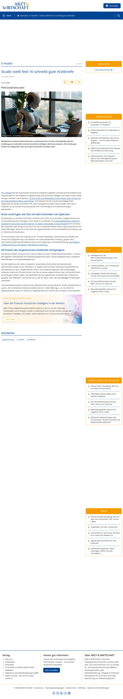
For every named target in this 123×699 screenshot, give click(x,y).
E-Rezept (8, 193)
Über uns (9, 659)
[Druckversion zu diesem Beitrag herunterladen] (65, 82)
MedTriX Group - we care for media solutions (19, 677)
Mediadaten (10, 662)
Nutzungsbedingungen (55, 688)
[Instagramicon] (58, 693)
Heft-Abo (81, 688)
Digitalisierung (8, 339)
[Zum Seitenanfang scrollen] (119, 695)
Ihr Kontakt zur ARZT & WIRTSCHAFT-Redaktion (20, 668)
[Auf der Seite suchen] (119, 16)
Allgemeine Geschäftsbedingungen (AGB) (21, 673)
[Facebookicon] (54, 693)
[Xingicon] (65, 693)
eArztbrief (31, 339)
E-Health (20, 339)
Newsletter (9, 665)
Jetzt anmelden (51, 670)
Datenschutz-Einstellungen (98, 688)
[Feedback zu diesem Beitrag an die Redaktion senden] (79, 82)
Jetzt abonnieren (102, 69)
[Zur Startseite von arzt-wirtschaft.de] (15, 6)
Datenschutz (71, 688)
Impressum (38, 688)
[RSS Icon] (61, 693)
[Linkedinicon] (69, 693)
